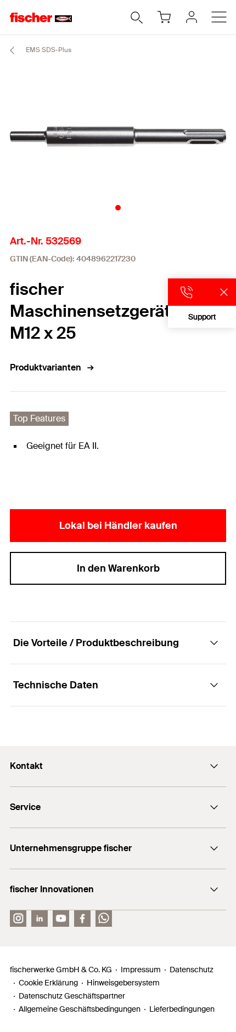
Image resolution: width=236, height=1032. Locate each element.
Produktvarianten (45, 367)
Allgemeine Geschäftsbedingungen (80, 1009)
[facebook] (82, 918)
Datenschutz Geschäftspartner (72, 996)
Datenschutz (191, 969)
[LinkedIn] (39, 918)
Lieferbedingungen (182, 1009)
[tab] (118, 207)
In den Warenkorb (118, 568)
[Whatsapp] (103, 918)
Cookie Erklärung (48, 983)
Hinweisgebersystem (123, 983)
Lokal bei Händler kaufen (118, 525)
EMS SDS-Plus (47, 49)
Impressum (141, 969)
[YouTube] (61, 918)
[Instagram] (18, 918)
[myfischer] (191, 17)
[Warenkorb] (164, 17)
